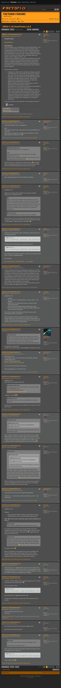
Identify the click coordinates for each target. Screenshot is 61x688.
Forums (13, 2)
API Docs (33, 2)
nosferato (46, 173)
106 (47, 569)
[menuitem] (12, 19)
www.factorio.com (7, 16)
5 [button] (53, 31)
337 (47, 126)
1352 (47, 39)
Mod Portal (25, 2)
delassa (45, 228)
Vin (44, 445)
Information (9, 42)
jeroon (45, 414)
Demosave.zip (6, 110)
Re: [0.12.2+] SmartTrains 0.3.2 (11, 292)
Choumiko (46, 34)
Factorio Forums (14, 14)
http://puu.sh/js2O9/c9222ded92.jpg (13, 362)
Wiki (19, 2)
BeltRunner (46, 336)
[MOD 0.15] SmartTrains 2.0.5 (17, 26)
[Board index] (15, 8)
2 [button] (48, 31)
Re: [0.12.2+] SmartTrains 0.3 (10, 121)
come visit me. (32, 137)
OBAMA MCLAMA (47, 121)
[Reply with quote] (40, 35)
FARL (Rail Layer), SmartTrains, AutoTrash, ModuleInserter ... (18, 116)
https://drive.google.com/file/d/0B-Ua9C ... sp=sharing (18, 261)
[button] (44, 31)
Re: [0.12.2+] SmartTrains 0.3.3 (11, 376)
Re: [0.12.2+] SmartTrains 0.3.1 (11, 186)
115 (47, 612)
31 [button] (56, 31)
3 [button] (50, 31)
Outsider (45, 607)
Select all (11, 237)
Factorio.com (5, 2)
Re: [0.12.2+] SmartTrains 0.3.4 (11, 505)
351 (47, 419)
